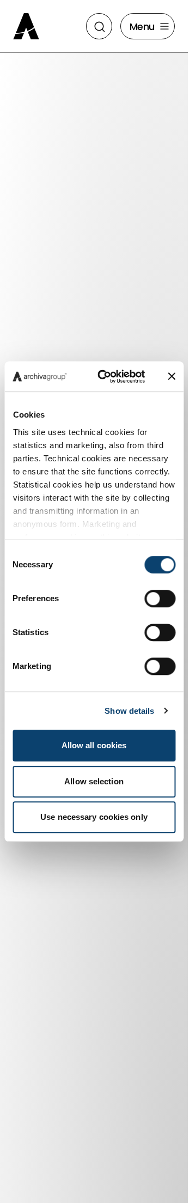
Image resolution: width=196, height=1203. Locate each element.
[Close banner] (171, 376)
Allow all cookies (94, 745)
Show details (129, 710)
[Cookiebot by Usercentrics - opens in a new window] (106, 376)
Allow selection (94, 781)
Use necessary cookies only (94, 816)
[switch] (159, 598)
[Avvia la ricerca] (100, 27)
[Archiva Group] (28, 26)
